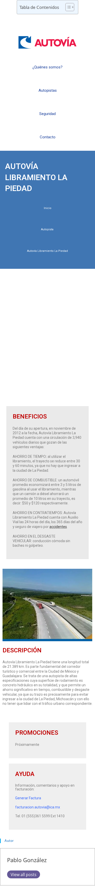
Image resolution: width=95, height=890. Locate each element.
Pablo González (27, 860)
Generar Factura (28, 798)
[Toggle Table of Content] (67, 7)
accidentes (58, 527)
